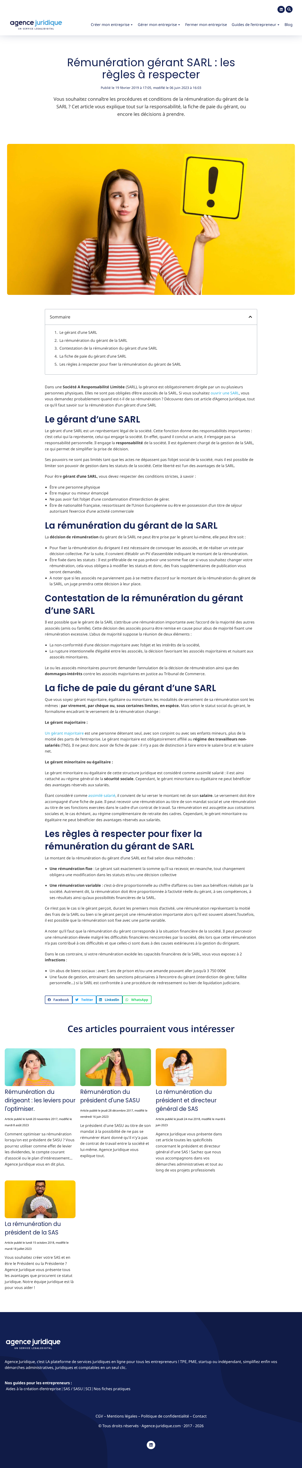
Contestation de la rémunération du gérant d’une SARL (108, 348)
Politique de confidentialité (165, 1416)
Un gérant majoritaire (64, 733)
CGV (100, 1416)
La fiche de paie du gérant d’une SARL (92, 356)
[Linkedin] (281, 9)
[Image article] (40, 1068)
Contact (200, 1416)
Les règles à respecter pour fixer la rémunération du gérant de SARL (120, 364)
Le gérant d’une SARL (78, 332)
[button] (250, 317)
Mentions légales (122, 1416)
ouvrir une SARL (225, 393)
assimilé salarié (101, 795)
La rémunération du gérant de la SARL (93, 340)
